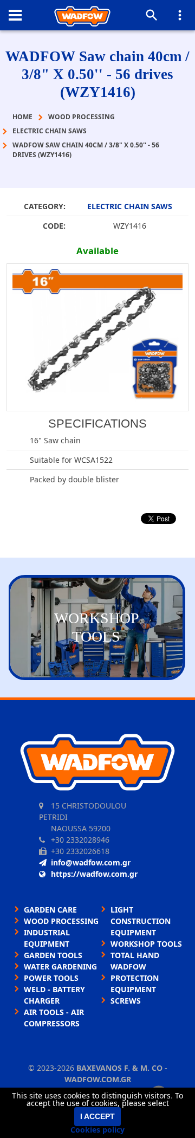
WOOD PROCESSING (61, 921)
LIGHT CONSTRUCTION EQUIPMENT (140, 920)
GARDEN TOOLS (53, 955)
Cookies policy (97, 1129)
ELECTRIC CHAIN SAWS (129, 206)
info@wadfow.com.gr (91, 862)
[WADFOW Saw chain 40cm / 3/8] (97, 337)
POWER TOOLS (51, 978)
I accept (97, 1116)
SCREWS (125, 1000)
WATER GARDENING (60, 966)
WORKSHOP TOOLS (146, 944)
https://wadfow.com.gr (94, 874)
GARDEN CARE (50, 909)
